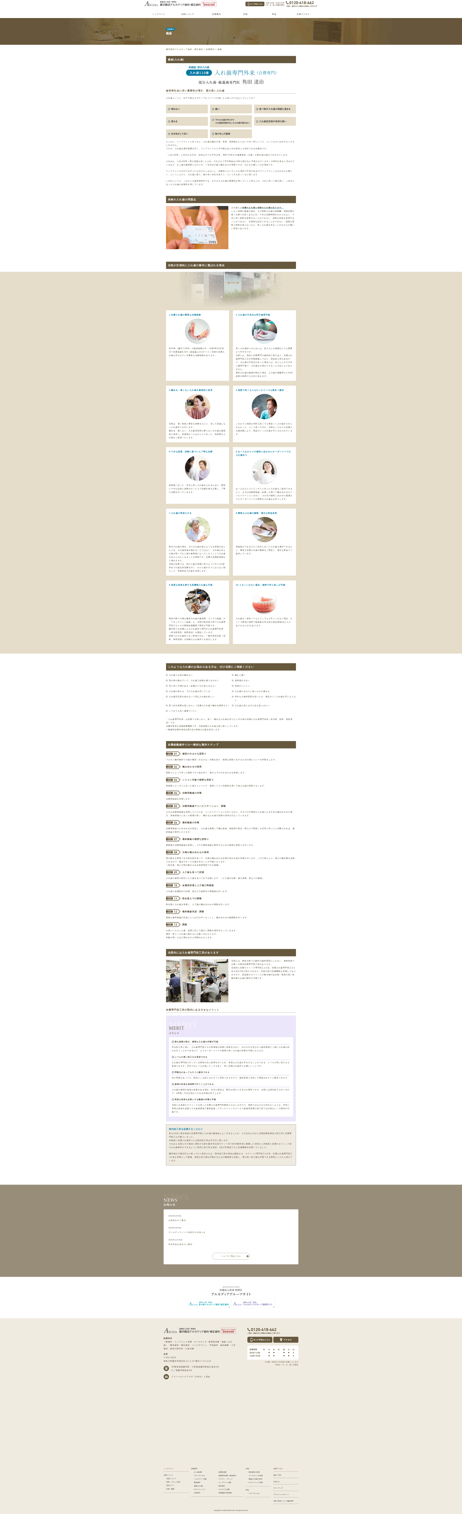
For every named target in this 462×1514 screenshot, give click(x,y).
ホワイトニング (199, 1489)
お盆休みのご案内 (177, 1220)
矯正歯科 (222, 1486)
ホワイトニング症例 (256, 1482)
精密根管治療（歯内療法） (228, 1475)
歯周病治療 (222, 1472)
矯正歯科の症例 (254, 1472)
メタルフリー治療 (200, 1479)
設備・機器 (170, 1489)
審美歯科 (197, 1482)
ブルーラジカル (199, 1475)
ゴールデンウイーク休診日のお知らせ (186, 1232)
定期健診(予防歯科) (225, 1493)
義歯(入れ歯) (198, 1486)
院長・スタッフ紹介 (174, 1482)
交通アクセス (303, 14)
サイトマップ (278, 1488)
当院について (187, 14)
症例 (245, 14)
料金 (274, 14)
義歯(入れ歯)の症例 (255, 1479)
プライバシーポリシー (281, 1494)
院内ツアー (170, 1485)
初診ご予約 (277, 1475)
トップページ (158, 14)
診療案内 (216, 14)
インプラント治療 (225, 1482)
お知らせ (276, 1481)
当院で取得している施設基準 (283, 1501)
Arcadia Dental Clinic (228, 1510)
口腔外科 (197, 1493)
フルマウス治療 (224, 1489)
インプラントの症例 (256, 1475)
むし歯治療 (198, 1472)
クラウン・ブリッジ (226, 1479)
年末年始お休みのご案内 (180, 1244)
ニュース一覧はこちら (231, 1256)
